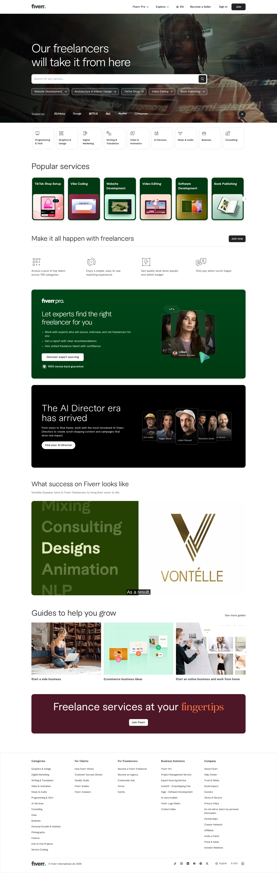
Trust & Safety (211, 780)
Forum (121, 786)
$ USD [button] (234, 863)
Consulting (36, 809)
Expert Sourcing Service (173, 780)
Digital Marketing (40, 775)
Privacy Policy (211, 804)
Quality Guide (82, 780)
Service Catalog (39, 850)
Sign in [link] (223, 7)
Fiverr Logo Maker (170, 804)
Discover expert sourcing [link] (63, 357)
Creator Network (213, 825)
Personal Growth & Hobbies (46, 827)
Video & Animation (41, 786)
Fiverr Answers (83, 792)
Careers (208, 792)
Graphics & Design (41, 769)
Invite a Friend (211, 836)
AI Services (37, 804)
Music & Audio (39, 792)
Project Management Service (176, 775)
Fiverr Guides (82, 786)
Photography (38, 832)
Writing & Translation (42, 780)
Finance (35, 838)
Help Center (210, 775)
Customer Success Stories (88, 775)
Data (34, 815)
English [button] (223, 863)
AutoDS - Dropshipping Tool (175, 786)
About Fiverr (211, 769)
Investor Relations (213, 848)
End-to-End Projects (42, 844)
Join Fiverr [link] (138, 722)
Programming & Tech (42, 798)
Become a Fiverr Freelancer (132, 769)
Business (36, 821)
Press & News (211, 842)
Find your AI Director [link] (58, 445)
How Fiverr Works (84, 769)
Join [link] (238, 7)
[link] (50, 91)
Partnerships (211, 819)
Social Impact (211, 786)
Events (121, 792)
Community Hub (126, 780)
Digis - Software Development (177, 792)
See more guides (235, 615)
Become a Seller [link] (200, 7)
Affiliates (209, 830)
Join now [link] (237, 239)
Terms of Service (213, 798)
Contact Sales (168, 809)
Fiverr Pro (166, 769)
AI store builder (169, 798)
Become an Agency (128, 775)
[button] (141, 7)
